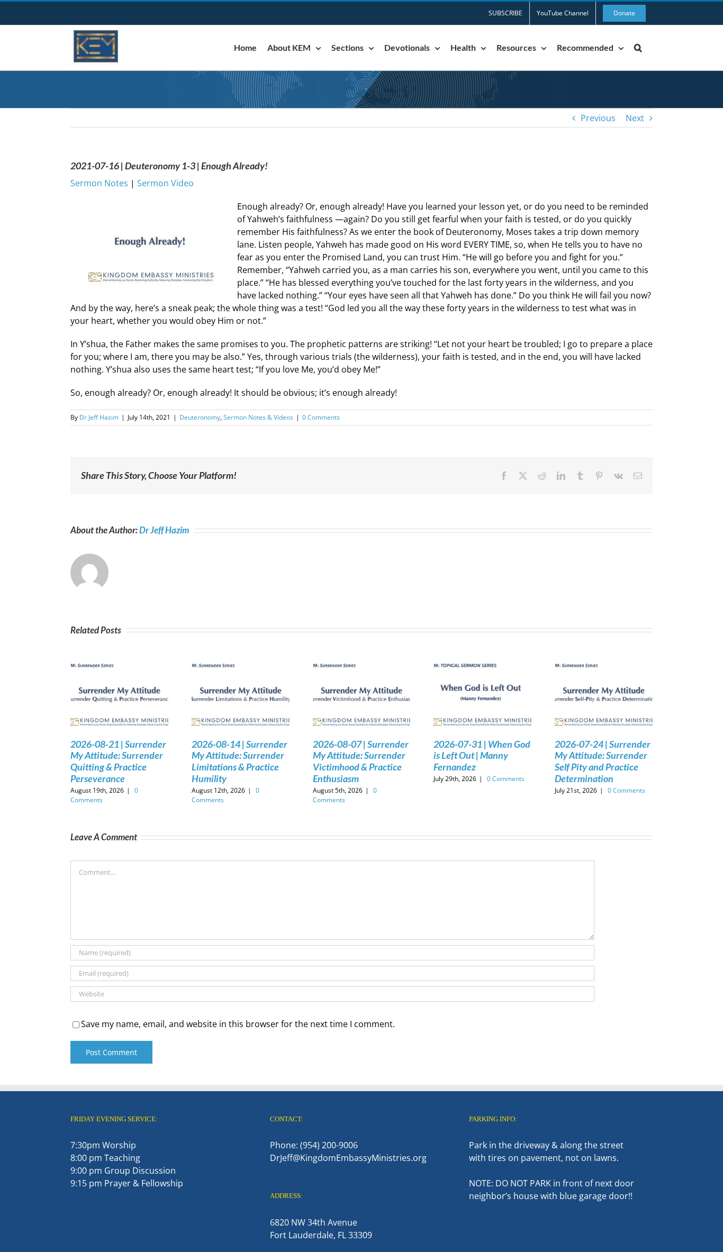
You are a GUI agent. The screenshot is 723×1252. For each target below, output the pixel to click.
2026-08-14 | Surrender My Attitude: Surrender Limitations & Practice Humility (239, 761)
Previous (598, 118)
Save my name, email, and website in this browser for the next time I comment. (238, 1024)
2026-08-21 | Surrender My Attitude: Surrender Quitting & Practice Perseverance (118, 761)
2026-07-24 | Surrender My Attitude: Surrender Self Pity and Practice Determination (602, 761)
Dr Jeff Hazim (99, 417)
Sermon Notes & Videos (258, 417)
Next (635, 118)
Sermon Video (165, 183)
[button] (638, 47)
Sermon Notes (99, 183)
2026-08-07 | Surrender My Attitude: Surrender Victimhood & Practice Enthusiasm (361, 761)
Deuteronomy (199, 417)
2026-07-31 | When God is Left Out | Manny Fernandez (481, 755)
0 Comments (321, 417)
